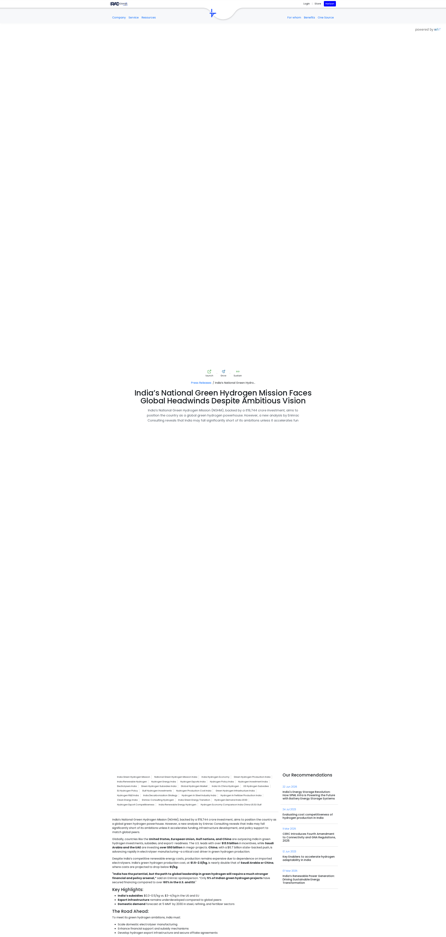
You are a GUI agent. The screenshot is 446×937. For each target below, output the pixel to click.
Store (318, 3)
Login (306, 3)
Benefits (309, 17)
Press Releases (201, 383)
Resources (148, 17)
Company (119, 17)
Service (134, 17)
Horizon (329, 3)
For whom (294, 17)
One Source (326, 17)
